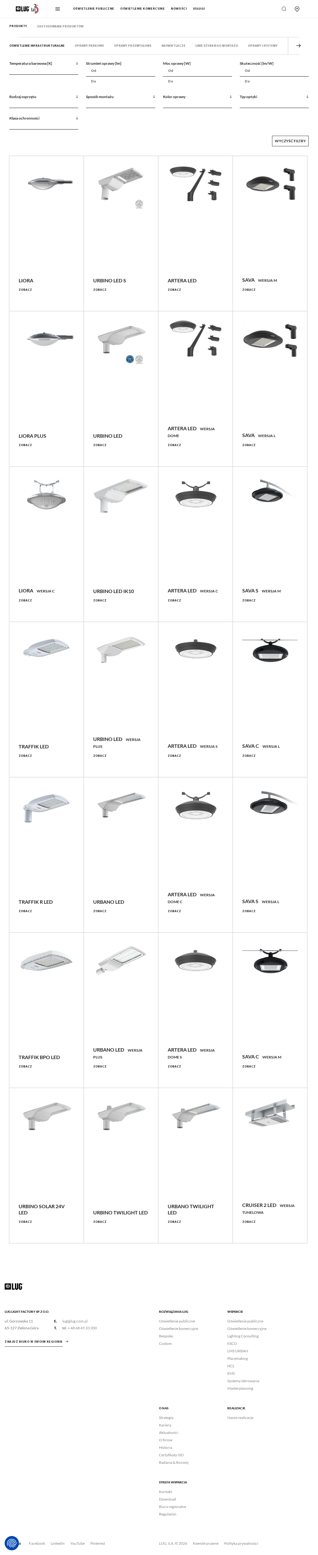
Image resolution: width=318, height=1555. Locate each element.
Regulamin (167, 1514)
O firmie (165, 1440)
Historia (165, 1447)
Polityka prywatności (241, 1543)
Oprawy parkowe (89, 46)
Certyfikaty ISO (171, 1455)
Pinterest (97, 1543)
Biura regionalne (172, 1506)
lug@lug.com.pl (75, 1321)
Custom (165, 1343)
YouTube (77, 1543)
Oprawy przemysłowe (133, 46)
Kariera (165, 1425)
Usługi (199, 9)
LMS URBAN (237, 1351)
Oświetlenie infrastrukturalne (37, 46)
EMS (231, 1373)
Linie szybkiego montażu (216, 46)
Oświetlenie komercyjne (142, 9)
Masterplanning (240, 1388)
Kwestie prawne (206, 1543)
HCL (230, 1366)
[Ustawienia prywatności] (12, 1543)
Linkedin (58, 1543)
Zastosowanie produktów (60, 26)
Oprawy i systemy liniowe (269, 46)
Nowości (179, 9)
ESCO (232, 1343)
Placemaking (237, 1358)
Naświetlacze (173, 46)
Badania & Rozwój (174, 1462)
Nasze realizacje (240, 1417)
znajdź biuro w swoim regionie (34, 1342)
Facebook (37, 1543)
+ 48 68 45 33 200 (82, 1328)
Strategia (166, 1417)
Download (167, 1499)
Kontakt (165, 1491)
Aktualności (168, 1432)
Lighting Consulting (243, 1336)
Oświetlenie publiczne (93, 9)
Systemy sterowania (243, 1380)
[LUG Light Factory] (14, 1286)
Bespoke (166, 1336)
